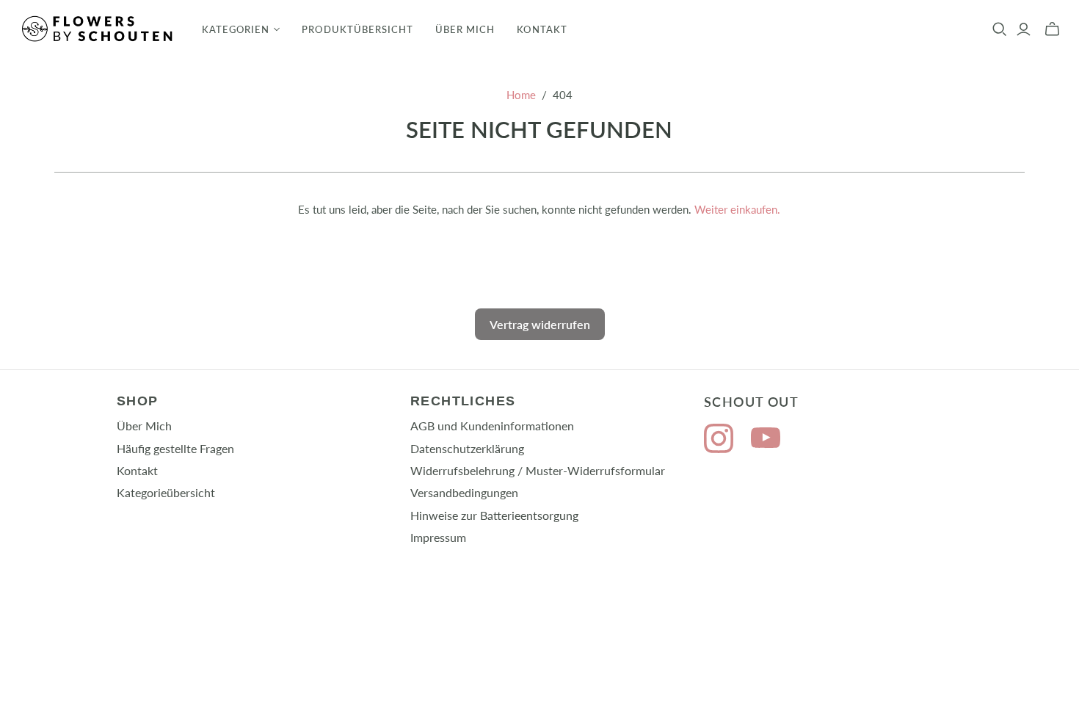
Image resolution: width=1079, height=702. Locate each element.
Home (521, 94)
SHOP (138, 401)
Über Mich (465, 29)
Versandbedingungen (464, 492)
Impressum (438, 537)
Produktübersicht (357, 29)
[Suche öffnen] (999, 29)
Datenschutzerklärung (467, 448)
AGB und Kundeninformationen (492, 426)
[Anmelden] (1023, 29)
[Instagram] (718, 440)
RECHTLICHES (463, 401)
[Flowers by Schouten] (99, 29)
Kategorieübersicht (166, 492)
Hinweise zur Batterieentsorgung (494, 515)
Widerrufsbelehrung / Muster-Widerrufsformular (537, 470)
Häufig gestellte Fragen (175, 448)
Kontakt (542, 29)
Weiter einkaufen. (737, 209)
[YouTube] (765, 440)
